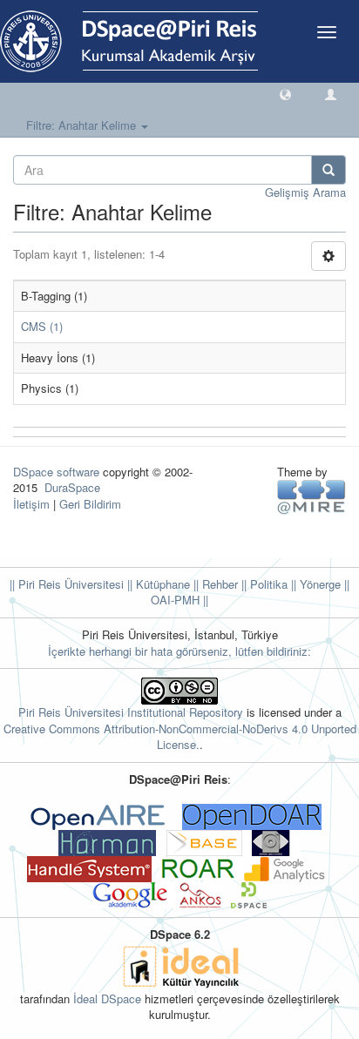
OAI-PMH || (179, 599)
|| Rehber (214, 584)
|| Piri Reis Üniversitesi (67, 584)
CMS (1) (42, 326)
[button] (285, 93)
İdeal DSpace (107, 998)
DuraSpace (72, 487)
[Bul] (328, 170)
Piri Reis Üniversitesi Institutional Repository (130, 712)
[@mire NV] (311, 496)
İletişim (31, 504)
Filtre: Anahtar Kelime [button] (82, 125)
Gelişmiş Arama (305, 192)
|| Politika (263, 584)
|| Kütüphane (157, 584)
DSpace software (56, 471)
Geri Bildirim (90, 504)
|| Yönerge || (318, 584)
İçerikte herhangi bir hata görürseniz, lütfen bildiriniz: (179, 651)
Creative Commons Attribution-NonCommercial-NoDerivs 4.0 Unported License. (179, 736)
